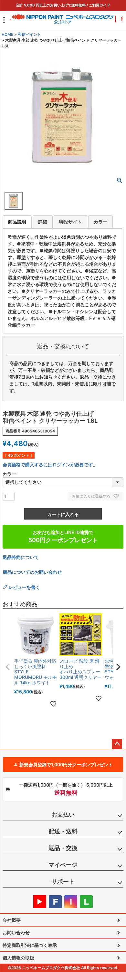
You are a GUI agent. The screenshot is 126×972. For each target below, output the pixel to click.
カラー (100, 221)
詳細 (42, 221)
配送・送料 (63, 831)
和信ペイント (29, 34)
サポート (63, 881)
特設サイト (70, 221)
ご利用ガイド (99, 5)
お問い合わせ (16, 932)
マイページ (63, 864)
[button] (8, 667)
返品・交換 (63, 848)
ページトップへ (117, 744)
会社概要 (12, 920)
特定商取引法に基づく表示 (30, 945)
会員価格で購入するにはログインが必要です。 (50, 464)
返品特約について (21, 557)
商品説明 (17, 221)
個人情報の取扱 (18, 957)
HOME (7, 34)
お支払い (63, 814)
